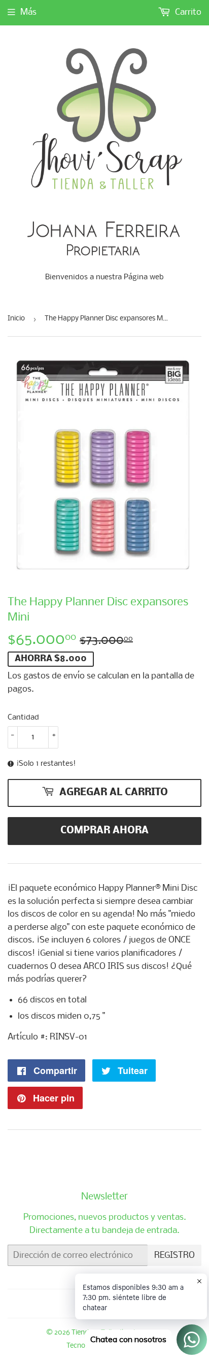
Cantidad (23, 717)
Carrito (187, 12)
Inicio (16, 318)
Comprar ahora (104, 831)
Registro (174, 1255)
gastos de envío (54, 676)
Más (28, 12)
